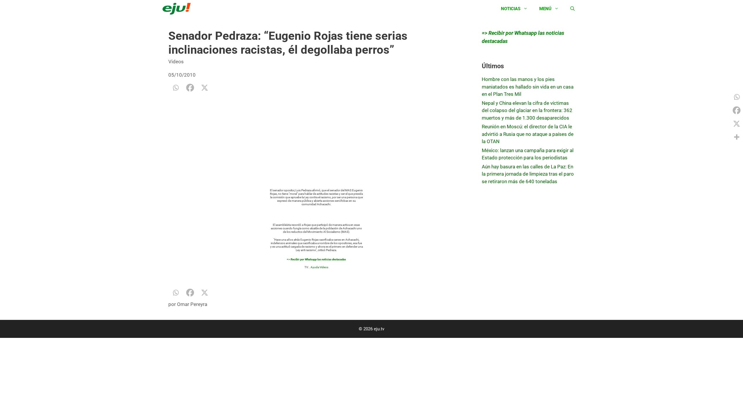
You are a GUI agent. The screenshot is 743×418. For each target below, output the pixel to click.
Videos (176, 61)
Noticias (510, 8)
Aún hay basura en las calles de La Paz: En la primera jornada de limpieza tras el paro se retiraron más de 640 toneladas (528, 174)
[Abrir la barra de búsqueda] (572, 8)
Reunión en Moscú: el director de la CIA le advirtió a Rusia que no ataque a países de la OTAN (528, 134)
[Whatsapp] (175, 87)
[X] (204, 87)
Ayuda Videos (319, 267)
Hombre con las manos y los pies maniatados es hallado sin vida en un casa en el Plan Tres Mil (528, 86)
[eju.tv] (178, 8)
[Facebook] (190, 87)
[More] (736, 137)
